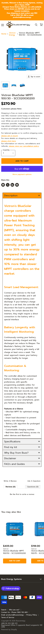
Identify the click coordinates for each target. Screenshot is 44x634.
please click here (8, 141)
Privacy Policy (31, 615)
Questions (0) (32, 486)
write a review (28, 494)
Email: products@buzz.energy (12, 615)
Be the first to (22, 494)
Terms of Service (7, 617)
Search (3, 610)
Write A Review (10, 481)
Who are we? (14, 610)
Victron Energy (12, 34)
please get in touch (9, 135)
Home (3, 34)
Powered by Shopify (9, 629)
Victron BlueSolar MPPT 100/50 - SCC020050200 (14, 552)
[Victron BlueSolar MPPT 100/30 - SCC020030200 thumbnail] (5, 85)
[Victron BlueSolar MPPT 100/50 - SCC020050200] (14, 529)
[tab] (22, 195)
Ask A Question (33, 481)
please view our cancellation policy (24, 146)
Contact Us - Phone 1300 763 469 (14, 612)
